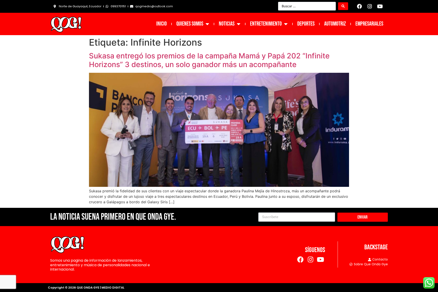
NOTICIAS (227, 23)
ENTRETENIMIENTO (266, 23)
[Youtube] (379, 6)
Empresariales (369, 23)
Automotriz (335, 23)
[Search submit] (343, 6)
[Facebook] (359, 6)
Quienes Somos (189, 23)
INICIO (161, 23)
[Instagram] (369, 6)
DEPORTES (306, 23)
